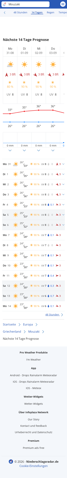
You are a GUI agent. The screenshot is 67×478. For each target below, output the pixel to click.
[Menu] (63, 4)
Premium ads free (33, 448)
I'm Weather (33, 359)
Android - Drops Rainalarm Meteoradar (33, 375)
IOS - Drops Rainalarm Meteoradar (33, 381)
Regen (50, 12)
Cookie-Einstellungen (33, 466)
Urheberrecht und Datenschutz (33, 432)
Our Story (33, 419)
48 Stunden (20, 12)
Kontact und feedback (33, 425)
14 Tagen (37, 12)
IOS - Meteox (33, 388)
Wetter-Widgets (33, 403)
